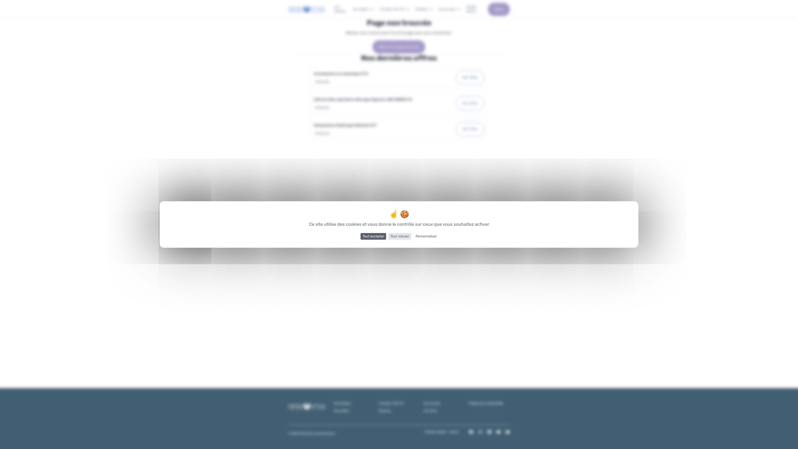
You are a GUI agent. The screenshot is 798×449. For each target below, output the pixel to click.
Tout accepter (373, 236)
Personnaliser (426, 236)
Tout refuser (399, 236)
